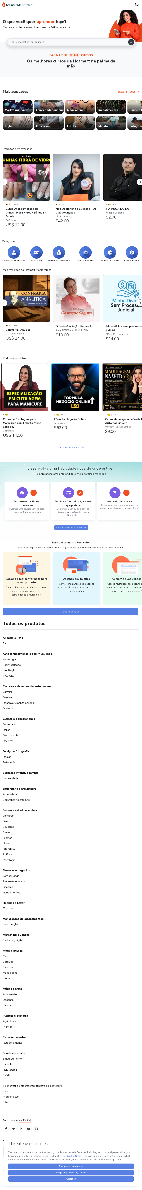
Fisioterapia (10, 1070)
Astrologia (9, 659)
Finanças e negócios (16, 870)
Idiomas (7, 838)
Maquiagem (10, 973)
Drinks (6, 730)
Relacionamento (13, 1043)
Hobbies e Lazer (14, 903)
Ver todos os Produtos (69, 447)
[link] (18, 107)
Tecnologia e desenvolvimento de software (33, 1086)
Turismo (8, 908)
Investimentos (11, 892)
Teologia (8, 676)
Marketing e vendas (16, 935)
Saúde (6, 1075)
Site (5, 1102)
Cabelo (7, 956)
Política (7, 854)
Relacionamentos (14, 1037)
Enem (6, 832)
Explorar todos (126, 92)
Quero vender (71, 612)
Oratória (8, 708)
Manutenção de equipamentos (23, 919)
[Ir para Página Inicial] (18, 5)
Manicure (8, 967)
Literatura (9, 849)
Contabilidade (11, 876)
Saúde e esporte (14, 1053)
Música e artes (12, 989)
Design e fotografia (16, 751)
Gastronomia (10, 735)
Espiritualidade (12, 665)
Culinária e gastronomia (19, 719)
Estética (8, 962)
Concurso (8, 816)
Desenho (8, 1000)
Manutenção (10, 924)
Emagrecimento (12, 1059)
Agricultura (9, 1021)
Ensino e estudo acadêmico (21, 810)
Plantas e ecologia (15, 1016)
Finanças (8, 887)
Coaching (8, 697)
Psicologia (9, 860)
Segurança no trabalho (16, 800)
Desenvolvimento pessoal (19, 703)
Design (7, 757)
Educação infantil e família (20, 773)
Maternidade (10, 778)
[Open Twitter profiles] (13, 1128)
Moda (6, 978)
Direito (7, 821)
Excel (6, 1091)
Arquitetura (10, 794)
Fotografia (9, 762)
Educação (8, 827)
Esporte (8, 1064)
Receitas (8, 741)
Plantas (7, 1027)
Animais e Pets (13, 638)
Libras (6, 843)
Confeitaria (9, 724)
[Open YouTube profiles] (29, 1128)
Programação (11, 1097)
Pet (5, 643)
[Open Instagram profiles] (36, 1128)
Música (7, 1005)
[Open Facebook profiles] (5, 1128)
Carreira (7, 692)
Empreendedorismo (14, 881)
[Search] (131, 42)
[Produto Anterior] (3, 178)
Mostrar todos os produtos (69, 527)
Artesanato (10, 994)
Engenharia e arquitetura (19, 789)
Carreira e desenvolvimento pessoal (27, 686)
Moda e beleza (13, 951)
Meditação (9, 670)
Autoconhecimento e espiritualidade (27, 654)
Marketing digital (13, 940)
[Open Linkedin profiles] (21, 1128)
